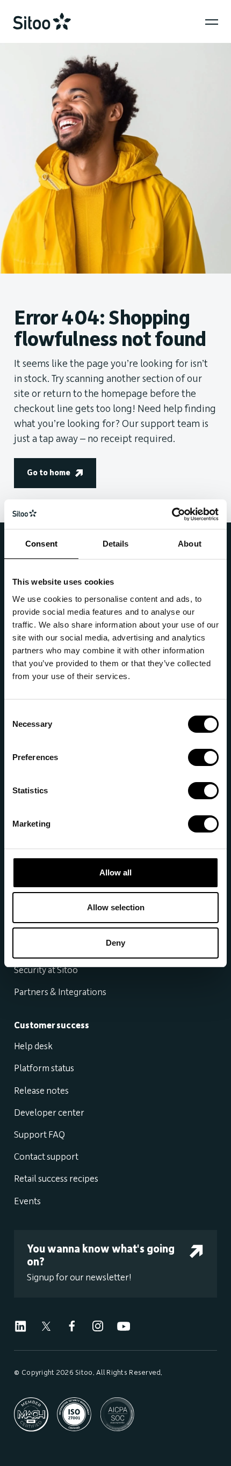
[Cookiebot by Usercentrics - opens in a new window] (172, 514)
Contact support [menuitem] (46, 1157)
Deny (115, 942)
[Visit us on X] (46, 1325)
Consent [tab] (41, 543)
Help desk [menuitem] (33, 1046)
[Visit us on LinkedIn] (20, 1325)
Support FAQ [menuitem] (39, 1135)
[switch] (203, 757)
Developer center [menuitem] (49, 1113)
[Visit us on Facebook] (72, 1325)
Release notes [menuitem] (41, 1091)
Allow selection (116, 907)
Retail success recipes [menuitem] (56, 1179)
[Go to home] (42, 21)
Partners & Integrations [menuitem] (60, 992)
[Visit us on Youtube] (123, 1325)
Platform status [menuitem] (44, 1068)
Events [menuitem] (27, 1201)
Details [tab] (116, 543)
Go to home (48, 472)
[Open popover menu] (211, 22)
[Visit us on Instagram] (97, 1325)
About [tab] (189, 543)
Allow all (115, 872)
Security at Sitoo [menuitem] (46, 970)
